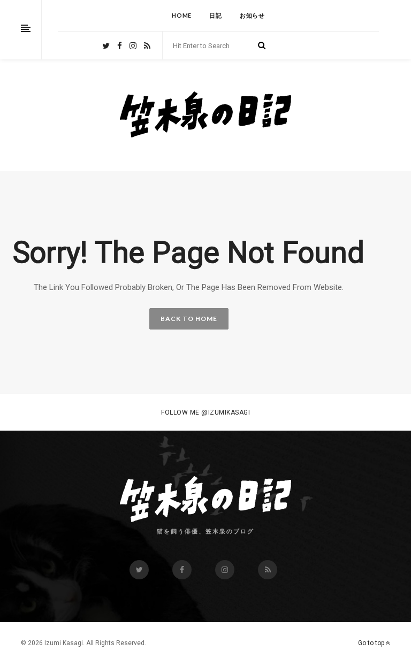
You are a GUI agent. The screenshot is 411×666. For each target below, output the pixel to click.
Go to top (372, 643)
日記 (215, 15)
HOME (182, 15)
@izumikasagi (225, 412)
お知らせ (252, 15)
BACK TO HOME (189, 319)
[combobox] (213, 46)
